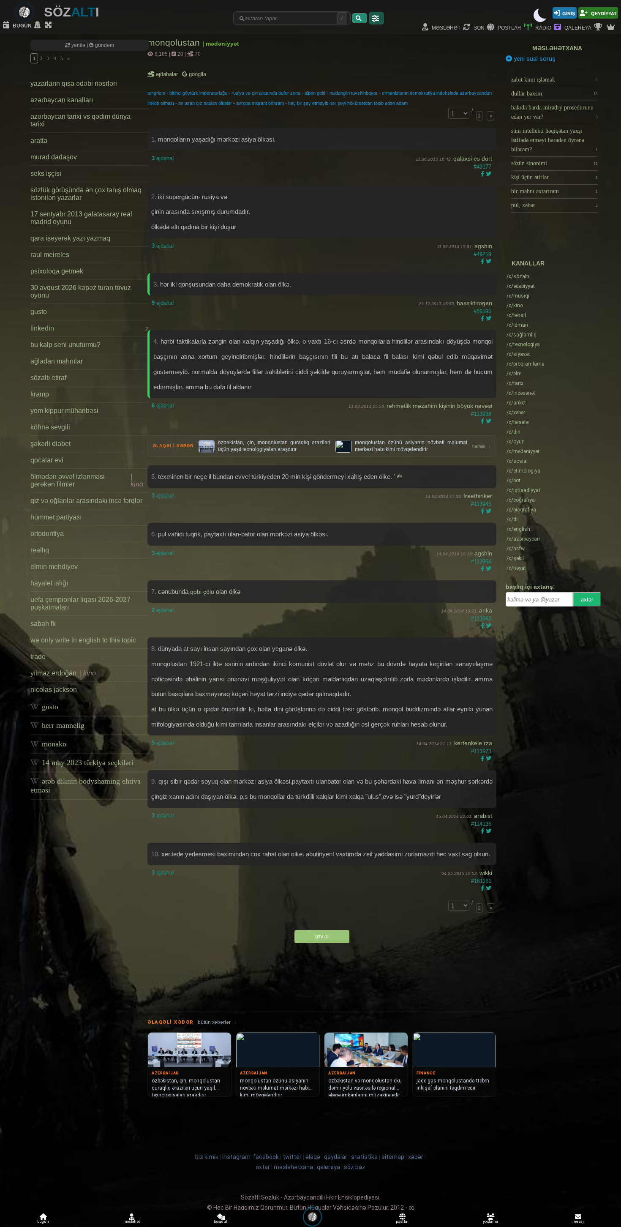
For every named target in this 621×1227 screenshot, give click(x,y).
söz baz (354, 1167)
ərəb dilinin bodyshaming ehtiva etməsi (85, 785)
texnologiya (523, 344)
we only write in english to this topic (83, 640)
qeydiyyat (603, 12)
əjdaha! (163, 158)
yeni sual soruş (534, 59)
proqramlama (526, 364)
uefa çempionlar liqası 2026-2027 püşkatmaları (80, 603)
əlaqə (312, 1156)
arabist (483, 815)
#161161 (481, 881)
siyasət (518, 354)
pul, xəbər (554, 205)
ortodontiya (47, 533)
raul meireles (49, 254)
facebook (266, 1156)
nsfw (516, 549)
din (513, 432)
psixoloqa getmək (56, 271)
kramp (39, 394)
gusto (38, 311)
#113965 (481, 618)
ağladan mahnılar (56, 361)
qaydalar (335, 1156)
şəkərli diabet (50, 443)
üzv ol (322, 937)
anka (485, 610)
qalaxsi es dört (472, 158)
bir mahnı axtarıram (554, 191)
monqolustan (174, 42)
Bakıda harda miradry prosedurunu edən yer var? (554, 112)
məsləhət (445, 27)
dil (513, 519)
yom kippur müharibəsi (64, 410)
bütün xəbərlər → (217, 1022)
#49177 (482, 167)
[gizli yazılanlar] (38, 25)
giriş (568, 12)
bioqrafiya (521, 510)
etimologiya (523, 471)
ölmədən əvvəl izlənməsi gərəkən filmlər (86, 480)
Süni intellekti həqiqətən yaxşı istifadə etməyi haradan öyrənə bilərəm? (554, 140)
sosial (517, 461)
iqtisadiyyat (523, 490)
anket (516, 403)
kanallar (528, 263)
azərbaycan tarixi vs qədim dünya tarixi (80, 120)
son (478, 27)
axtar (587, 599)
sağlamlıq (522, 335)
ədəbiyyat (521, 286)
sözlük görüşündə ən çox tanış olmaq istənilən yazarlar (86, 193)
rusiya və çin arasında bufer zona (266, 93)
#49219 (482, 254)
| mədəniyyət (220, 43)
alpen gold (315, 93)
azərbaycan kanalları (61, 100)
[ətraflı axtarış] (376, 18)
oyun (516, 442)
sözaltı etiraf (48, 377)
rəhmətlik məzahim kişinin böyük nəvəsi (439, 405)
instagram (236, 1156)
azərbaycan (523, 539)
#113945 (481, 504)
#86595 (482, 311)
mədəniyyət (523, 451)
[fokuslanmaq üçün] (49, 25)
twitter (292, 1156)
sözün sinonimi (554, 163)
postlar (508, 27)
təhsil (516, 315)
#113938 (481, 414)
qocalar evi (46, 460)
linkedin (89, 328)
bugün (21, 25)
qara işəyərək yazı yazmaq (70, 238)
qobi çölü (202, 591)
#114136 (481, 824)
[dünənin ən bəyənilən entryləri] (599, 27)
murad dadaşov (53, 157)
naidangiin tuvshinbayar (354, 93)
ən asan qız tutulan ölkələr (205, 103)
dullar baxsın (554, 93)
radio (542, 27)
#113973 (481, 751)
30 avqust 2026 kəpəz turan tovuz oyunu (80, 291)
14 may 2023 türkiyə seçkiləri (86, 762)
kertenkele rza (473, 743)
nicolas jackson (53, 689)
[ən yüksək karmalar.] (611, 27)
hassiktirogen (474, 303)
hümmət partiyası (56, 517)
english (518, 529)
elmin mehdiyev (54, 566)
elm (514, 374)
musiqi (518, 296)
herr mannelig (62, 725)
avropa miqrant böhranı (260, 103)
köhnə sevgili (50, 427)
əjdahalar (167, 74)
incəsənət (521, 393)
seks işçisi (45, 173)
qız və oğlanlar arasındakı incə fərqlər (86, 500)
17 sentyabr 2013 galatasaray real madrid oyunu (81, 217)
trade (38, 656)
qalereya (577, 27)
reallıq (39, 550)
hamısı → (481, 446)
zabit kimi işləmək (554, 80)
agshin (483, 246)
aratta (38, 140)
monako (53, 744)
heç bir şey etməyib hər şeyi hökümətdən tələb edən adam (348, 103)
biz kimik (207, 1156)
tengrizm (156, 93)
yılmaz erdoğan (63, 673)
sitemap (392, 1156)
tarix (515, 383)
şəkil (515, 558)
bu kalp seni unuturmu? (65, 344)
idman (517, 325)
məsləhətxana (557, 48)
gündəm (104, 45)
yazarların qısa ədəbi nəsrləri (73, 83)
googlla (196, 74)
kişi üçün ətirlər (554, 177)
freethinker (477, 495)
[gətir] (359, 18)
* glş (398, 475)
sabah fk (43, 623)
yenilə (78, 45)
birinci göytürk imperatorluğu (198, 93)
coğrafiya (521, 500)
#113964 (481, 561)
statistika (364, 1156)
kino (515, 306)
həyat (516, 568)
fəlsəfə (517, 422)
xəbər (516, 412)
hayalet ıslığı (49, 583)
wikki (485, 872)
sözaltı (518, 276)
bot (513, 481)
